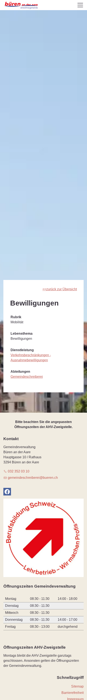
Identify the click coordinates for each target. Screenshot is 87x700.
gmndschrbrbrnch (33, 477)
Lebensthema (22, 333)
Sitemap (77, 686)
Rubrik (16, 317)
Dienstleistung (22, 350)
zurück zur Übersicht (61, 289)
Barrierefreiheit (72, 693)
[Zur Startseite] (21, 5)
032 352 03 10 (18, 471)
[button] (80, 5)
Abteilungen (20, 371)
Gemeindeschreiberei (27, 376)
